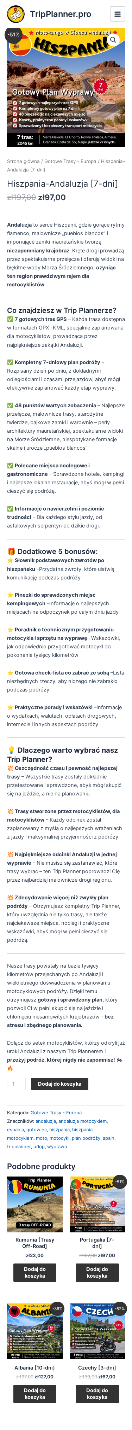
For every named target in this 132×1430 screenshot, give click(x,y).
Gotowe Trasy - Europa (70, 161)
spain (108, 1138)
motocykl (59, 1138)
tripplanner (19, 1146)
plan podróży (86, 1138)
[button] (113, 40)
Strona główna (23, 161)
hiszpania (59, 1129)
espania (15, 1129)
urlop (39, 1146)
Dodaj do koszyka (59, 1084)
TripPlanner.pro (60, 14)
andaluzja (46, 1121)
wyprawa (57, 1146)
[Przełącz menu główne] (117, 13)
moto (41, 1138)
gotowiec (36, 1129)
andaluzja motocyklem (82, 1121)
